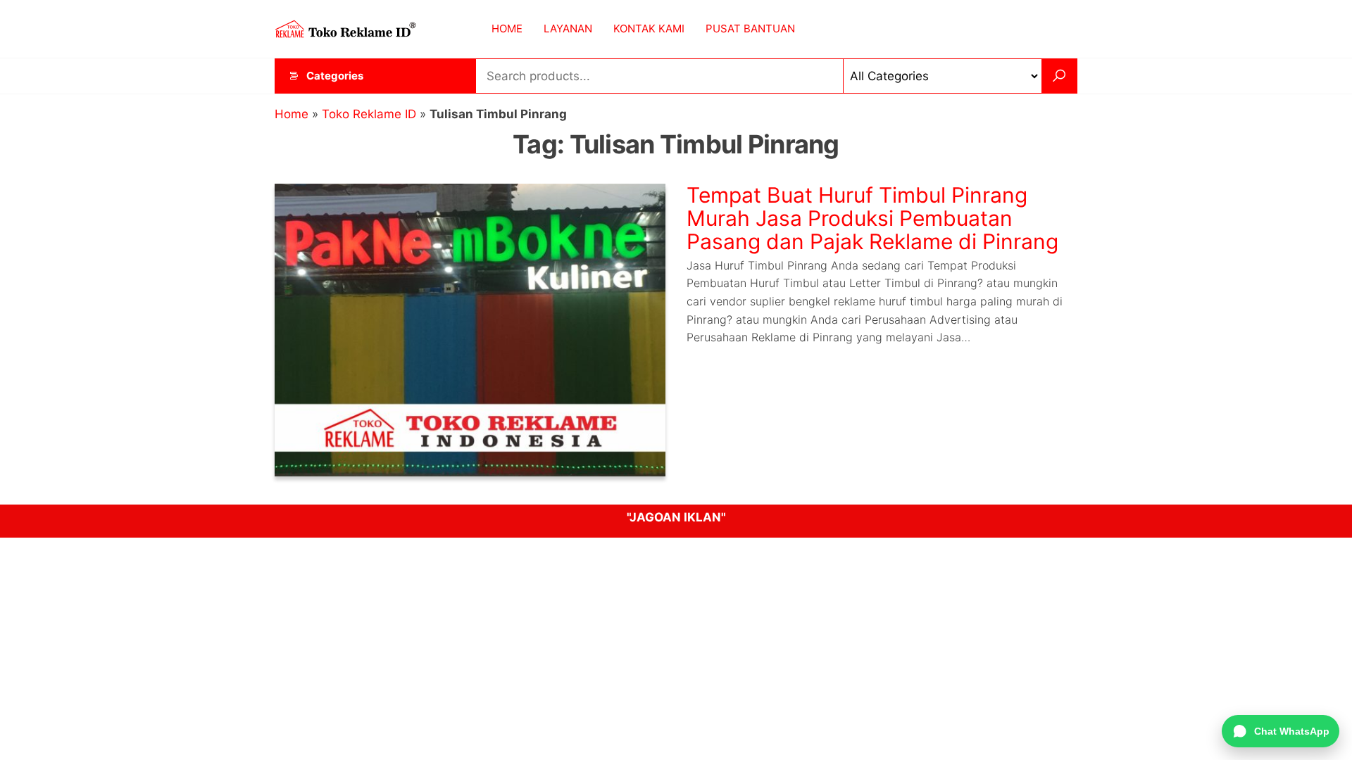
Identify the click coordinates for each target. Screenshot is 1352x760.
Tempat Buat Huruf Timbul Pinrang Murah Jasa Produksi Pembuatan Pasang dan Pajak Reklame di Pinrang (872, 218)
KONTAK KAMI (648, 28)
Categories (334, 75)
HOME (507, 28)
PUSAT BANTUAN (750, 28)
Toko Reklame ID (369, 114)
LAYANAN (568, 28)
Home (291, 114)
